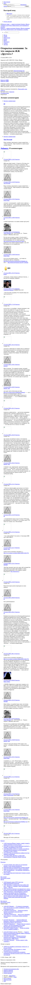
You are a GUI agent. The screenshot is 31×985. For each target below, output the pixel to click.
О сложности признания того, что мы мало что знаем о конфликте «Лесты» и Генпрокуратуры (17, 908)
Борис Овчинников (8, 795)
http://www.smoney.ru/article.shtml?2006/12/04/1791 (16, 553)
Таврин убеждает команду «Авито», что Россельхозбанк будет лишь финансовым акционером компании (17, 925)
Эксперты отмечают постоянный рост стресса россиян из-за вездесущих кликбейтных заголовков (17, 889)
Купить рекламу (8, 21)
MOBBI (6, 564)
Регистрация (7, 1)
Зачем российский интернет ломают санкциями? (16, 868)
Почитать (3, 862)
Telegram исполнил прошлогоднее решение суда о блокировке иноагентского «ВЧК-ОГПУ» (15, 937)
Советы (6, 43)
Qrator (15, 977)
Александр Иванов (8, 290)
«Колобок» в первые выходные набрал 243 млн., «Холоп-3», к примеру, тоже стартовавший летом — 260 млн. (16, 886)
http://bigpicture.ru (15, 571)
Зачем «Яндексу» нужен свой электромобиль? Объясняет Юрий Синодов (15, 856)
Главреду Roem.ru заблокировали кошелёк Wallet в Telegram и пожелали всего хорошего (17, 933)
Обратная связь (7, 979)
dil (4, 219)
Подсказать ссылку (5, 878)
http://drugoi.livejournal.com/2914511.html (14, 241)
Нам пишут (6, 41)
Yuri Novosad (8, 139)
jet (4, 104)
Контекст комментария (9, 101)
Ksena (5, 274)
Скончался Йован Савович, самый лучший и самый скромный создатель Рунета (17, 844)
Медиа (5, 35)
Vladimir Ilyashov (13, 928)
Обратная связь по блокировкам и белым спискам (16, 867)
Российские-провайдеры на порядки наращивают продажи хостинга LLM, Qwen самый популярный (17, 953)
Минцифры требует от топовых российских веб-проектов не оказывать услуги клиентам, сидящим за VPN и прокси (16, 850)
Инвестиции (7, 37)
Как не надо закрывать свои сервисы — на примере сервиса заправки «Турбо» (17, 916)
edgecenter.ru (12, 975)
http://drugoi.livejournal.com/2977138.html (18, 262)
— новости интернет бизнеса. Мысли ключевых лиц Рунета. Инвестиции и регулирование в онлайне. (15, 29)
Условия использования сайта (11, 969)
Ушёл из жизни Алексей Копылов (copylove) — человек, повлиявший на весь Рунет (17, 846)
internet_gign (7, 388)
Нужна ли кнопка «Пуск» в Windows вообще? (16, 928)
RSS (5, 981)
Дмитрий (11, 936)
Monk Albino (7, 681)
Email (5, 4)
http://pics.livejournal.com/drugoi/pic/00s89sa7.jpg (16, 821)
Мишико (11, 906)
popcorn (6, 366)
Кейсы (5, 40)
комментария (5, 93)
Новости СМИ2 (5, 80)
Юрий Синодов (13, 932)
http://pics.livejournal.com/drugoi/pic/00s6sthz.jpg (15, 261)
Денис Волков (7, 233)
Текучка (6, 44)
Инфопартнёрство (8, 971)
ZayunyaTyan (12, 910)
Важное (3, 840)
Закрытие (11, 91)
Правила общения (8, 970)
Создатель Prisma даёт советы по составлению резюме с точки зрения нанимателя (15, 865)
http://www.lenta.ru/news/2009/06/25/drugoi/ (14, 392)
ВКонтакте (9, 13)
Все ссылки (4, 876)
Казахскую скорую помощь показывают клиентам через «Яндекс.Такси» (16, 912)
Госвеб (5, 36)
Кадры (5, 39)
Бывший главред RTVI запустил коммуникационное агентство (13, 882)
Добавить (5, 148)
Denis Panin (6, 200)
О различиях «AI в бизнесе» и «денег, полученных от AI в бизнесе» (15, 950)
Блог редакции (7, 978)
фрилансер (11, 919)
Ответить (17, 159)
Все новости (4, 901)
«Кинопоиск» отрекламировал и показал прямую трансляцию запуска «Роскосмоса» (16, 892)
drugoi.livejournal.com (19, 70)
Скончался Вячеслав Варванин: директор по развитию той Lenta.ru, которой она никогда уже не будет (16, 921)
